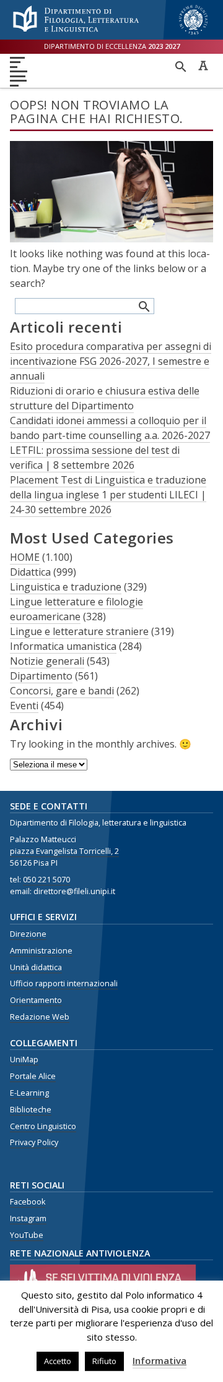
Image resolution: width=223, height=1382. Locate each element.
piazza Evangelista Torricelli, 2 (64, 851)
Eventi (24, 705)
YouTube (26, 1235)
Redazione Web (39, 1017)
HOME (25, 557)
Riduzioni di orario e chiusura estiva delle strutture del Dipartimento (104, 398)
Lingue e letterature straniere (79, 631)
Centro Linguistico (43, 1126)
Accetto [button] (57, 1361)
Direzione (28, 934)
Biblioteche (30, 1109)
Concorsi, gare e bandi (62, 690)
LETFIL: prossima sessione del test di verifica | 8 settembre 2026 (95, 457)
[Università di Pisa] (193, 36)
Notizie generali (47, 661)
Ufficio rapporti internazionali (64, 983)
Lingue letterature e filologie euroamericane (76, 609)
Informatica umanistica (63, 646)
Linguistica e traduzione (65, 587)
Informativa (159, 1360)
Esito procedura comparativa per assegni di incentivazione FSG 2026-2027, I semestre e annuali (110, 361)
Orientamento (36, 1000)
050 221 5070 (46, 879)
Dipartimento (41, 676)
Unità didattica (36, 967)
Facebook (27, 1201)
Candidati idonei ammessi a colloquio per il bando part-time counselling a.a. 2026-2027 (110, 428)
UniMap (24, 1059)
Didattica (30, 572)
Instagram (28, 1218)
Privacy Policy (34, 1142)
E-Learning (29, 1093)
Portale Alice (33, 1076)
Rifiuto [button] (104, 1361)
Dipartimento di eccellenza (112, 46)
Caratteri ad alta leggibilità (203, 65)
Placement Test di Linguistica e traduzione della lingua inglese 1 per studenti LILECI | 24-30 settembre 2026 (108, 494)
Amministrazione (41, 950)
